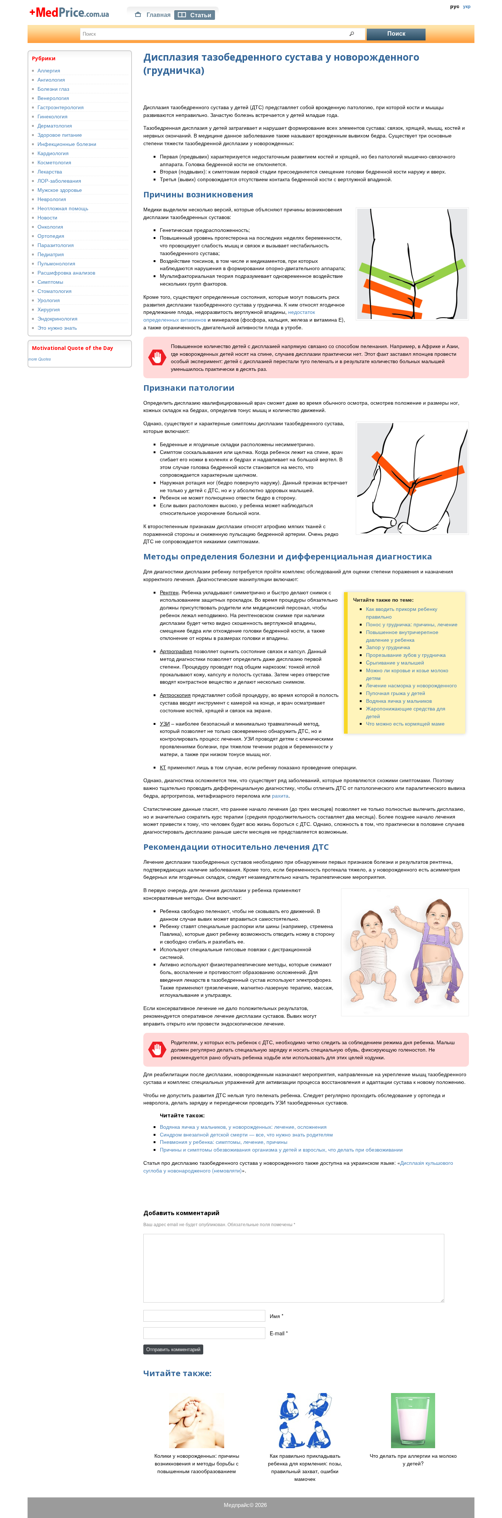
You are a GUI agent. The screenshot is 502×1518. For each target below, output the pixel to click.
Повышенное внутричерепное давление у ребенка (402, 635)
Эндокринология (57, 318)
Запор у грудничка (388, 647)
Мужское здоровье (59, 189)
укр (466, 6)
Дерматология (54, 125)
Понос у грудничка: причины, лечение (412, 624)
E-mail (277, 1332)
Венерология (53, 97)
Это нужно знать (57, 327)
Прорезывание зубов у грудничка (406, 654)
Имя (275, 1315)
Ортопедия (50, 235)
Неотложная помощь (62, 208)
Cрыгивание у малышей (395, 662)
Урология (48, 300)
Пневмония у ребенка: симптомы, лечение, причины (223, 1141)
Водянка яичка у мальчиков (399, 700)
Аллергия (48, 70)
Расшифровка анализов (66, 272)
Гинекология (52, 116)
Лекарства (49, 171)
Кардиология (53, 153)
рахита (280, 795)
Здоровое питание (59, 134)
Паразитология (55, 244)
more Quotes (39, 359)
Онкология (50, 226)
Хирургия (48, 309)
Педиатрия (50, 254)
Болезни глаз (53, 88)
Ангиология (51, 79)
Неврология (51, 199)
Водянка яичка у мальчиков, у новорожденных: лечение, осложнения (243, 1126)
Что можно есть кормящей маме (405, 723)
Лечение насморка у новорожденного (411, 685)
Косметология (54, 162)
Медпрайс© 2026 (245, 1504)
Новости (47, 217)
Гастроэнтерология (60, 107)
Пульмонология (56, 263)
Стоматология (54, 290)
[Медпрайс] (70, 11)
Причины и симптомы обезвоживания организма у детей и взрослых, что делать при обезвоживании (281, 1149)
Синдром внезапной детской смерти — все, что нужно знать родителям (246, 1134)
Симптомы (50, 281)
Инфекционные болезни (66, 143)
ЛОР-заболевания (59, 180)
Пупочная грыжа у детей (395, 693)
